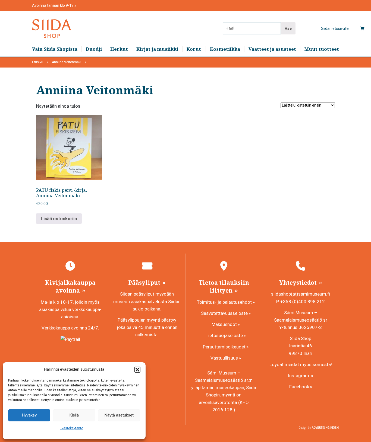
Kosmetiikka (225, 49)
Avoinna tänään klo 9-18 (53, 5)
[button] (137, 369)
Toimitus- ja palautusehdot (224, 302)
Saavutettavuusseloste (224, 313)
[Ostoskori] (362, 28)
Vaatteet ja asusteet (272, 49)
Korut (194, 49)
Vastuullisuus (224, 358)
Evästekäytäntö (71, 428)
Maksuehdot (224, 324)
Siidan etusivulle (335, 28)
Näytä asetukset (119, 415)
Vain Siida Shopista (54, 49)
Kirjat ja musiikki (157, 49)
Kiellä (74, 415)
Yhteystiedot (298, 282)
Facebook (299, 386)
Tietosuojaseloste (224, 335)
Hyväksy (29, 415)
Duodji (94, 49)
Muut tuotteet (321, 49)
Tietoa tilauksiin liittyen (224, 286)
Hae (288, 28)
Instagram (299, 375)
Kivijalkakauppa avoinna (70, 286)
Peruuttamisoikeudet (224, 347)
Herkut (119, 49)
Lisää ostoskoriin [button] (59, 218)
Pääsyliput (145, 282)
